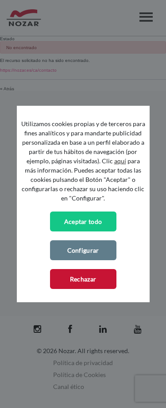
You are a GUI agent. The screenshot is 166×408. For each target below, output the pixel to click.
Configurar (83, 250)
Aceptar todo (83, 221)
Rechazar (83, 279)
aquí (120, 161)
